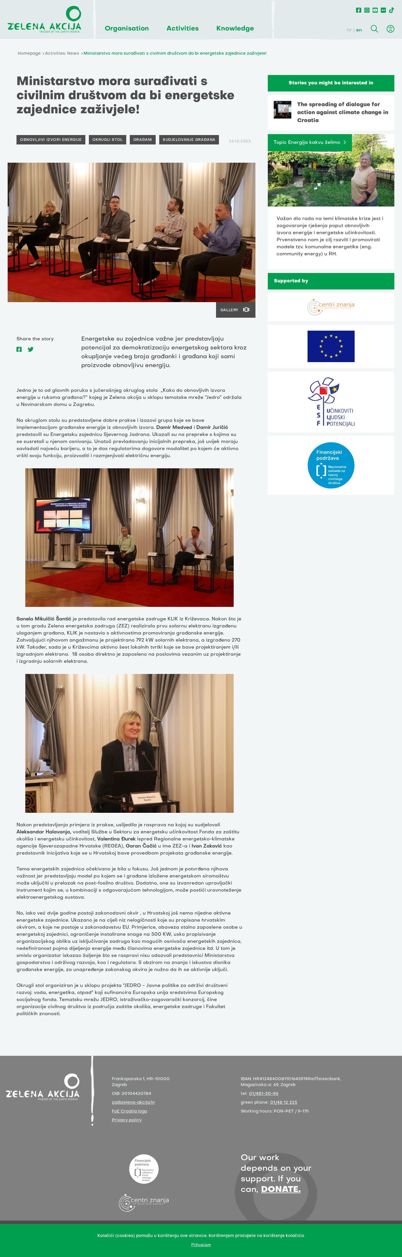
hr (349, 30)
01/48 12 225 (283, 1103)
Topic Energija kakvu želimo (307, 142)
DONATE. (281, 1190)
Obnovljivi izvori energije (51, 140)
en (359, 30)
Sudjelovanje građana (189, 140)
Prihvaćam (201, 1244)
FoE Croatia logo (129, 1111)
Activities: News (62, 54)
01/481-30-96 (263, 1094)
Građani (142, 140)
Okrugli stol (107, 140)
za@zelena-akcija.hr (133, 1103)
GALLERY (229, 310)
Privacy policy (127, 1120)
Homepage (29, 54)
